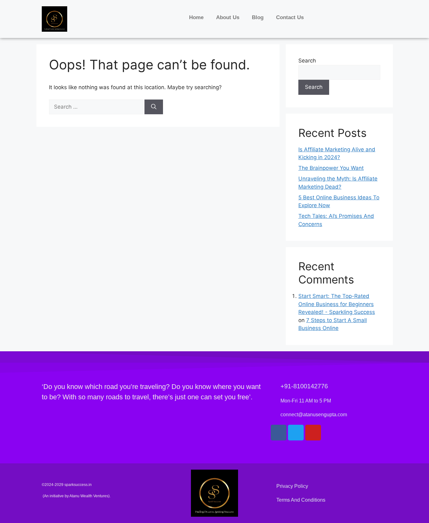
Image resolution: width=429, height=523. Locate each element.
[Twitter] (296, 432)
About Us (227, 17)
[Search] (153, 107)
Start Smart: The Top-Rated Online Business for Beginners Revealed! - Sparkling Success (336, 304)
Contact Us (290, 17)
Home (196, 17)
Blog (257, 17)
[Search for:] (96, 107)
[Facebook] (278, 432)
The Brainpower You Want (331, 168)
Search (307, 60)
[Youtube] (313, 432)
